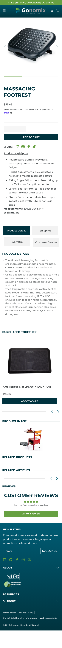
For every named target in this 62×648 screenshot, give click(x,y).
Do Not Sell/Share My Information (20, 618)
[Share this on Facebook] (28, 146)
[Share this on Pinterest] (23, 146)
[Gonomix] (31, 11)
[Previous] (5, 46)
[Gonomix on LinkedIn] (4, 559)
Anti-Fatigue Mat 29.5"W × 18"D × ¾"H (27, 386)
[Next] (56, 46)
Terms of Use (9, 612)
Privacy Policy (26, 612)
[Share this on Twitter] (34, 146)
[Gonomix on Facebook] (17, 559)
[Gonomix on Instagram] (23, 559)
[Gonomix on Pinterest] (10, 559)
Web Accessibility (49, 618)
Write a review (31, 513)
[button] (52, 411)
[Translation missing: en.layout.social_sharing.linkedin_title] (17, 146)
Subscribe (49, 550)
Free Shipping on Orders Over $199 (31, 2)
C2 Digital (34, 625)
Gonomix (15, 625)
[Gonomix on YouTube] (29, 559)
